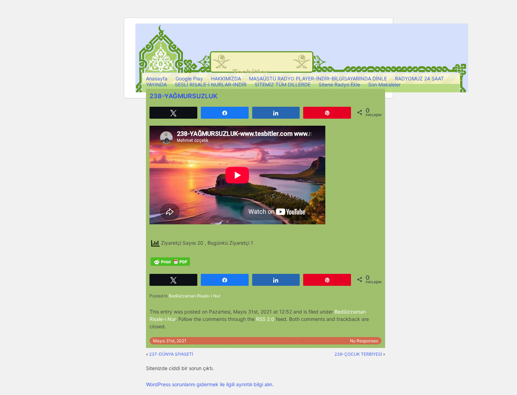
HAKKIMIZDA (226, 78)
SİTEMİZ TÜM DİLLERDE (283, 84)
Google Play (189, 78)
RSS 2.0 (265, 319)
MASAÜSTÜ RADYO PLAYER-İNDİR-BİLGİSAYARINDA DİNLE (318, 78)
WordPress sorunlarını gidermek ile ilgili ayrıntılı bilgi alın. (210, 384)
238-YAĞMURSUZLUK (183, 96)
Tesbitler (250, 72)
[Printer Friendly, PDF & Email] (170, 261)
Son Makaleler (384, 84)
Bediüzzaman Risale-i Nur (194, 295)
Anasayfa (156, 78)
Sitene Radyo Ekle (339, 84)
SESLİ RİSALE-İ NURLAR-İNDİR (211, 84)
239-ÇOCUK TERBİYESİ (358, 354)
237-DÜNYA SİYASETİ (171, 354)
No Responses (364, 340)
